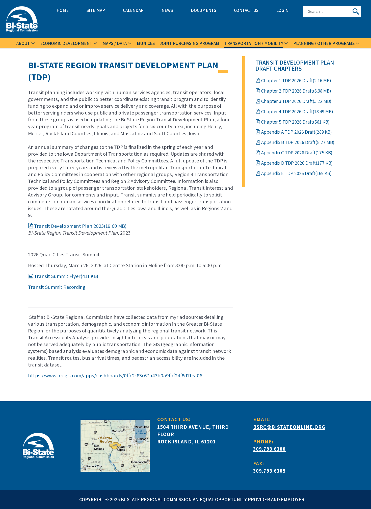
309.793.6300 (269, 448)
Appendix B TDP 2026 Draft (297, 142)
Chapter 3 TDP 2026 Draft (296, 101)
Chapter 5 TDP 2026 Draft (295, 122)
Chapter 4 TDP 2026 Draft (297, 111)
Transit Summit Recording (57, 287)
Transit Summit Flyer (66, 276)
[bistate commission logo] (24, 19)
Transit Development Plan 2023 (80, 225)
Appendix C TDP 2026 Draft (296, 152)
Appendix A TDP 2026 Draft (296, 132)
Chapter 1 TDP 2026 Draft (296, 80)
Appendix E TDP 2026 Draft (296, 173)
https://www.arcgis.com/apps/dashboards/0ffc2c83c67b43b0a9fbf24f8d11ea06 (115, 375)
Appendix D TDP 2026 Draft (297, 163)
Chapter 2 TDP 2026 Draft (296, 91)
